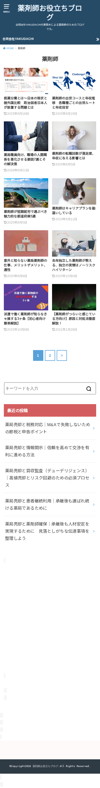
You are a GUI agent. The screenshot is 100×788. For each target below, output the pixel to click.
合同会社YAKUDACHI (18, 38)
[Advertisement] (50, 622)
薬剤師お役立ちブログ (50, 13)
